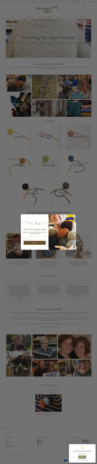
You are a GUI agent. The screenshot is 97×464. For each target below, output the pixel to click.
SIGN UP (34, 243)
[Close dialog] (74, 216)
